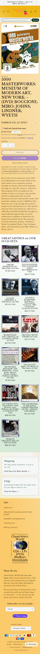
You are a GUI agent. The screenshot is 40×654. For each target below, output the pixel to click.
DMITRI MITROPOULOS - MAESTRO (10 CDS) (10, 266)
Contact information (21, 650)
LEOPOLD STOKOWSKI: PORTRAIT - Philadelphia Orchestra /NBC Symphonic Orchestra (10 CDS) (30, 303)
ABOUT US (8, 508)
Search (35, 20)
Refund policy (18, 644)
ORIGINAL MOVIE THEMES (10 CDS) (30, 336)
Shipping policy (27, 647)
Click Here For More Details (15, 471)
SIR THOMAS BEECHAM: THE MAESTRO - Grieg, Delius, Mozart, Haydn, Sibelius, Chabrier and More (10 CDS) (10, 372)
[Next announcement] (36, 3)
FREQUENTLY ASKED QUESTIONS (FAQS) (18, 513)
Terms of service (15, 647)
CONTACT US (9, 523)
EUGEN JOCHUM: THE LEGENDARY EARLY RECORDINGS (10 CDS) (30, 268)
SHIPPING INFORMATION (14, 519)
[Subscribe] (32, 609)
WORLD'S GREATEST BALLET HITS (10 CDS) (10, 441)
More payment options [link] (20, 162)
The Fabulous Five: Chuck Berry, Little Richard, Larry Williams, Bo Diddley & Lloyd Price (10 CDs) (10, 408)
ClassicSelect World (18, 642)
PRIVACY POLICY (11, 527)
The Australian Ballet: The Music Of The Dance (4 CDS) (29, 366)
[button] (4, 11)
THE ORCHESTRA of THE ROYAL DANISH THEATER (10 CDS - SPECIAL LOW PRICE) (29, 407)
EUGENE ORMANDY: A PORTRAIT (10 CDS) (10, 300)
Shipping (20, 134)
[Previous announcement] (3, 3)
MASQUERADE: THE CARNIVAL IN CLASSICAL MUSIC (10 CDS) (10, 337)
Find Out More (10, 491)
